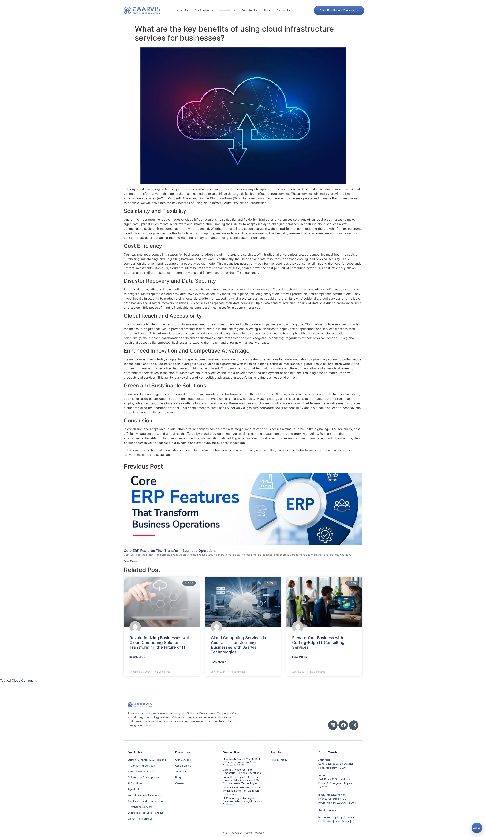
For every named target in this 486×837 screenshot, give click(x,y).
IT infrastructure (142, 238)
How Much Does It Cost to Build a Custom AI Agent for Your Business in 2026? (242, 762)
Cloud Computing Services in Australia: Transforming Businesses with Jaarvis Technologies (238, 645)
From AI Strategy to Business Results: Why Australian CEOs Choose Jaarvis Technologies (241, 780)
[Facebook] (343, 725)
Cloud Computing (24, 680)
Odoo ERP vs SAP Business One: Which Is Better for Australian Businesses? (243, 791)
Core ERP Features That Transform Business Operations (170, 551)
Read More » (131, 561)
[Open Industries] (234, 11)
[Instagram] (353, 725)
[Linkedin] (333, 725)
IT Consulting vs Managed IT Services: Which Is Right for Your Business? (242, 801)
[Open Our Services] (212, 11)
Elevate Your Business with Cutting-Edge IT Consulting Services (318, 642)
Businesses (237, 403)
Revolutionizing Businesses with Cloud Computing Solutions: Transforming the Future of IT (160, 642)
